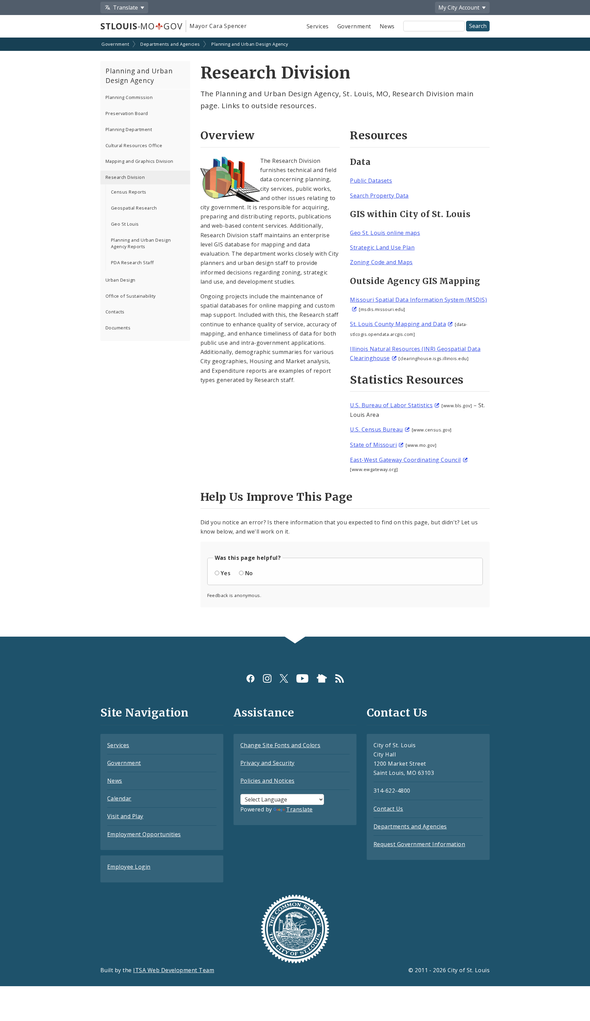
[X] (284, 678)
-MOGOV (141, 26)
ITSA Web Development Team (173, 970)
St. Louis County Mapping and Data (398, 324)
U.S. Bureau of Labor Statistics (391, 405)
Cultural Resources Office (134, 145)
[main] (295, 338)
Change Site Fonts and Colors (280, 745)
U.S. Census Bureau (376, 429)
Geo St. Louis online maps (385, 233)
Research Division (125, 177)
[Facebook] (250, 678)
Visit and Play (125, 816)
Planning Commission (129, 97)
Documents (118, 328)
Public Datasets (371, 180)
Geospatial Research (134, 208)
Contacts (115, 312)
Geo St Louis (125, 224)
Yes (225, 573)
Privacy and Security (267, 763)
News (387, 26)
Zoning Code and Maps (381, 262)
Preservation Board (127, 113)
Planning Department (129, 129)
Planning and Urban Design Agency (249, 44)
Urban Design (121, 280)
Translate (299, 809)
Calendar (119, 798)
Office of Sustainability (131, 296)
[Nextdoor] (322, 678)
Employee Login (129, 866)
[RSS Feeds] (339, 678)
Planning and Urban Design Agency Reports (141, 243)
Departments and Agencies (170, 44)
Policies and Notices (267, 780)
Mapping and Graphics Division (139, 161)
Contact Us (388, 808)
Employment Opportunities (144, 834)
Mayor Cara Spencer (218, 26)
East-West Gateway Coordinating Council (405, 460)
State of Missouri (373, 445)
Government (354, 26)
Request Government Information (419, 844)
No (249, 573)
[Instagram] (267, 678)
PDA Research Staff (132, 262)
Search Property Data (379, 195)
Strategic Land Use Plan (382, 247)
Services (318, 26)
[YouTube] (302, 678)
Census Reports (128, 192)
